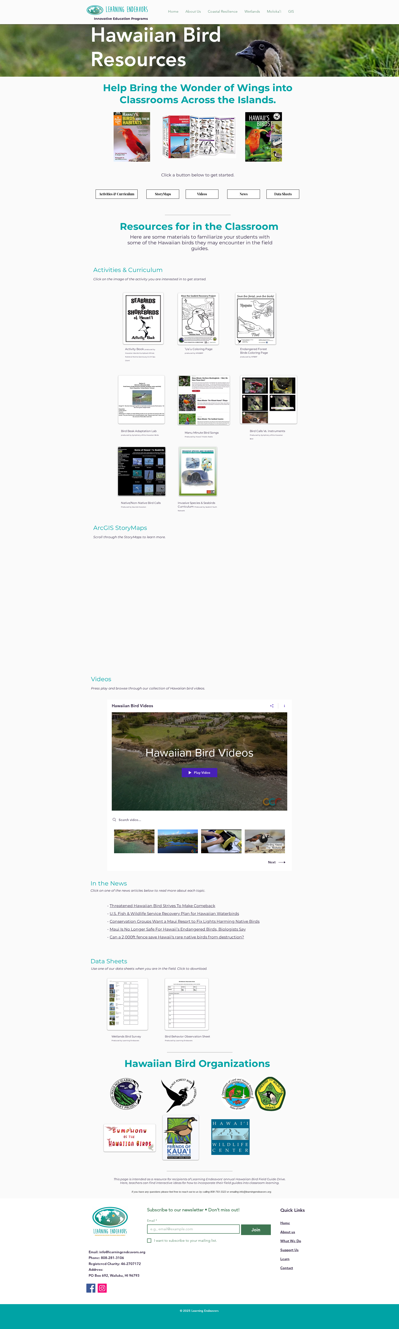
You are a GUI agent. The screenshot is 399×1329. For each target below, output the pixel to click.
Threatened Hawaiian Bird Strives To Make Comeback (162, 905)
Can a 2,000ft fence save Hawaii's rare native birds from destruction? (177, 937)
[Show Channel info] (282, 706)
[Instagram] (102, 1288)
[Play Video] (134, 841)
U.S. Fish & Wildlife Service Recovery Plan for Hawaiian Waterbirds (174, 913)
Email (152, 1221)
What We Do (290, 1241)
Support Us (289, 1250)
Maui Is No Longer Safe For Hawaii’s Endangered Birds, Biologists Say (178, 929)
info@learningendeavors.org (255, 1191)
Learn (285, 1259)
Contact (286, 1268)
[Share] (272, 706)
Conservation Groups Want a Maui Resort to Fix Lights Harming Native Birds (185, 921)
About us (287, 1232)
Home (285, 1223)
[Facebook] (90, 1288)
